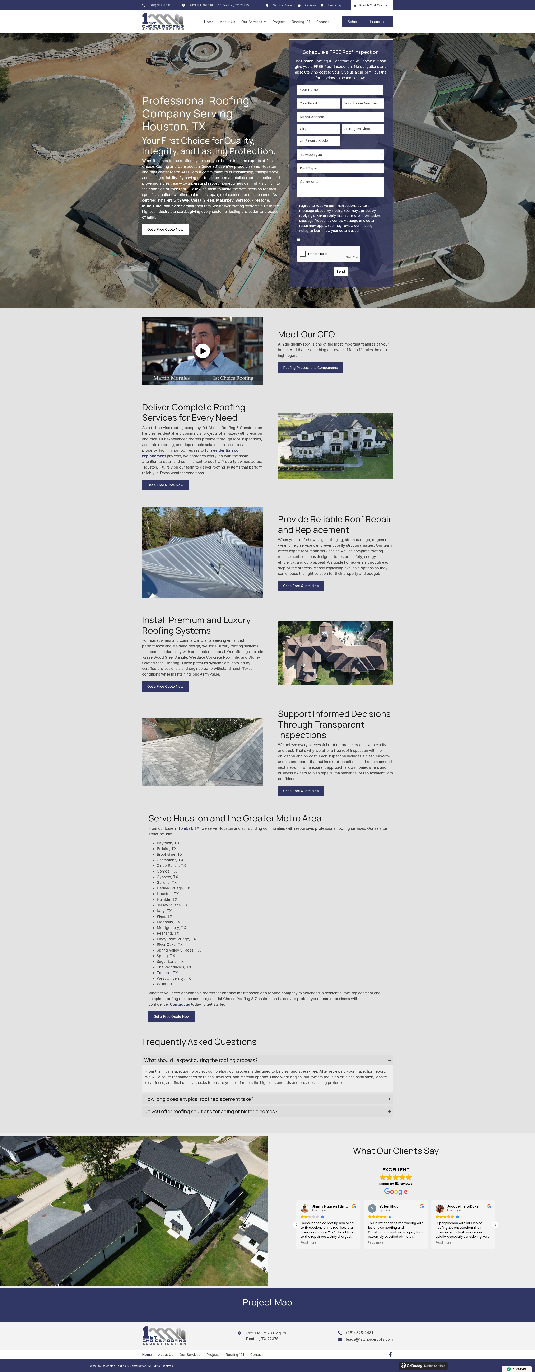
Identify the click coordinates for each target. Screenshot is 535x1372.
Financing (334, 5)
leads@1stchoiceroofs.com (369, 1339)
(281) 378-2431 (159, 5)
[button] (202, 351)
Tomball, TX (188, 828)
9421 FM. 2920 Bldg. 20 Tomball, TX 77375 (219, 5)
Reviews (310, 5)
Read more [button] (308, 1243)
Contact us (180, 1004)
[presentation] (329, 254)
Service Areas (282, 5)
